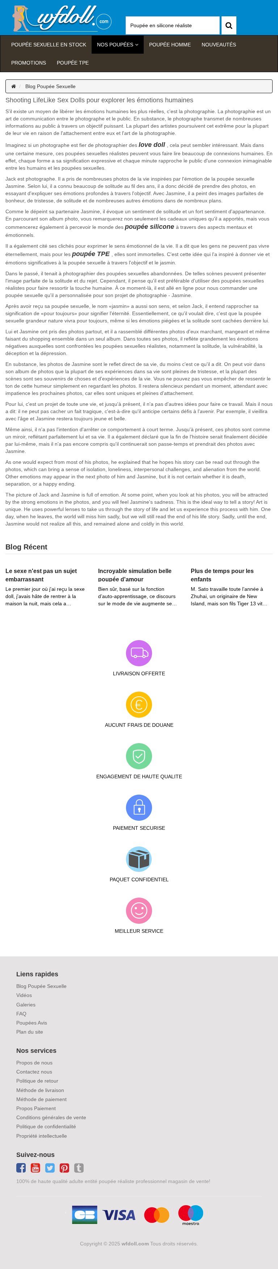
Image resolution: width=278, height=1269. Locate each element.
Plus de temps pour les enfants (222, 575)
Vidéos (24, 995)
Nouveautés (219, 45)
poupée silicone (149, 226)
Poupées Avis (31, 1023)
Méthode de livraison (40, 1090)
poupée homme (170, 45)
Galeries (25, 1005)
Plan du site (29, 1032)
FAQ (21, 1014)
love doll (152, 144)
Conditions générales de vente (51, 1117)
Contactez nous (34, 1072)
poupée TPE (91, 253)
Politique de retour (37, 1081)
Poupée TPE (73, 63)
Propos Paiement (36, 1108)
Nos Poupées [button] (115, 45)
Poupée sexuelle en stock (48, 45)
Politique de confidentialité (46, 1126)
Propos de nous (34, 1063)
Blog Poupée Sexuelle (50, 86)
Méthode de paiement (41, 1099)
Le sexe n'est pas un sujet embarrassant (41, 575)
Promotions (28, 63)
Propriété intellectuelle (41, 1136)
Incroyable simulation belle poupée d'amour (135, 575)
